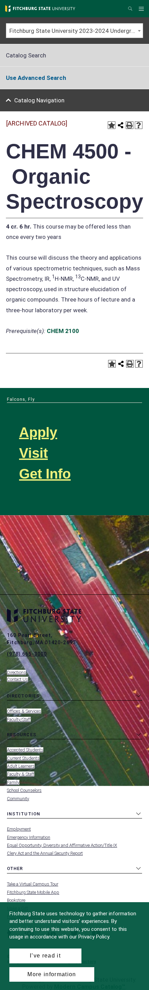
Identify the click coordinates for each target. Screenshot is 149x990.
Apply (38, 432)
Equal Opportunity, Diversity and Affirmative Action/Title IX (62, 845)
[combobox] (74, 30)
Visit (33, 453)
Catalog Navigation (39, 100)
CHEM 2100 (63, 330)
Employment (19, 829)
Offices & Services (24, 711)
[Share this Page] (120, 125)
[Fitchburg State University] (40, 8)
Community (18, 798)
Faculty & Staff (20, 774)
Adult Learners (21, 766)
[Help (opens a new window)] (138, 125)
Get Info (45, 473)
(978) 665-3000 (27, 654)
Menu (142, 9)
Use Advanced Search (36, 77)
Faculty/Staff (19, 719)
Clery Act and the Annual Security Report (45, 853)
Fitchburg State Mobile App (33, 892)
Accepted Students (25, 749)
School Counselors (24, 790)
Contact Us (17, 679)
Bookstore (16, 900)
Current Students (23, 758)
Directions (16, 672)
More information (51, 974)
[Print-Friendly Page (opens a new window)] (129, 125)
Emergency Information (28, 837)
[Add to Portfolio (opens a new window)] (111, 125)
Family (13, 782)
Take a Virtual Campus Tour (32, 884)
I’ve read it (45, 956)
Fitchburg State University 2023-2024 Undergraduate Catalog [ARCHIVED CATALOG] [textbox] (76, 30)
